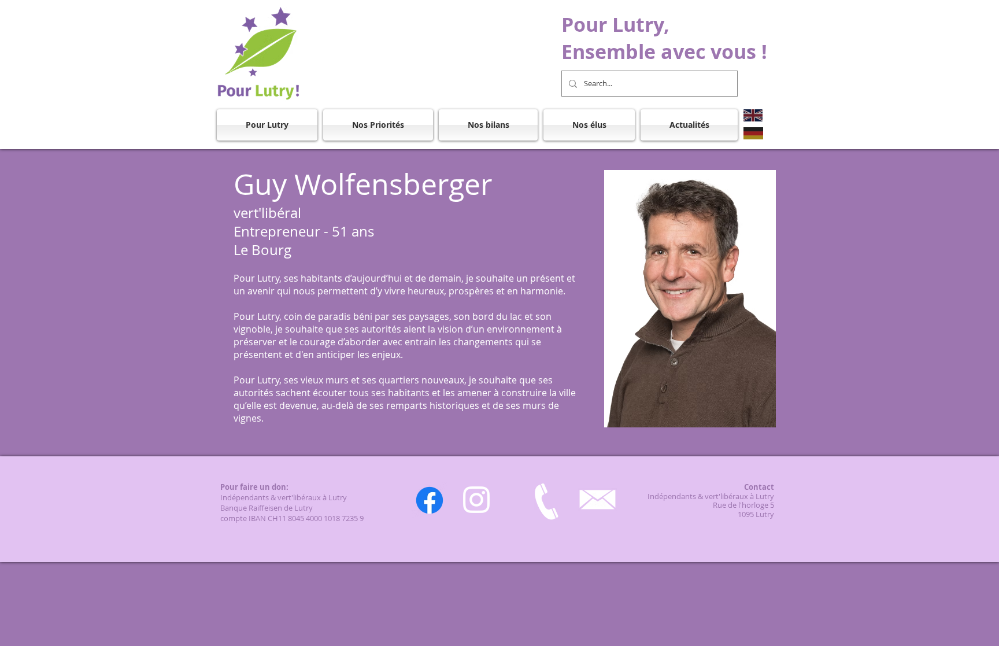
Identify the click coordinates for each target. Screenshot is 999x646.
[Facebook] (429, 500)
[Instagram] (476, 500)
